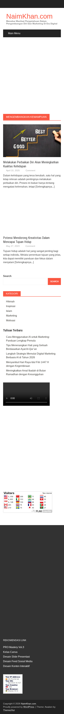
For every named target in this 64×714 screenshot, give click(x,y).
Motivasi (10, 320)
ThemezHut (9, 710)
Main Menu (14, 33)
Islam (9, 311)
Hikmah (10, 301)
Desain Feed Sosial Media (17, 661)
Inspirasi (10, 306)
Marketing (11, 315)
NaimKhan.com (29, 16)
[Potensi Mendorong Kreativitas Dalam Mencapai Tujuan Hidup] (28, 215)
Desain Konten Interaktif (16, 666)
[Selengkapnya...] (45, 186)
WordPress (28, 707)
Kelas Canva (10, 652)
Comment (30, 170)
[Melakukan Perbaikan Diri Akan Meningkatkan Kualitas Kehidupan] (32, 140)
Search (7, 276)
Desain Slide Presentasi (16, 656)
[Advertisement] (32, 76)
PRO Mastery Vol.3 (13, 647)
